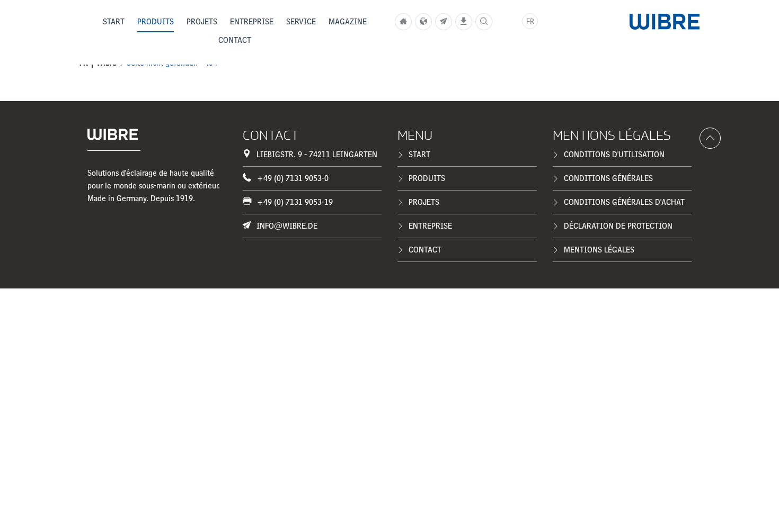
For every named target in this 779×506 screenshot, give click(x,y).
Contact (425, 250)
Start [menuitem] (114, 21)
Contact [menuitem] (234, 40)
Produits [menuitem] (155, 21)
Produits (427, 178)
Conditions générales (608, 178)
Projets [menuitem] (202, 21)
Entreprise (430, 226)
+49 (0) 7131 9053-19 (294, 202)
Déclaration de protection (618, 226)
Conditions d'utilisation (614, 154)
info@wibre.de (286, 226)
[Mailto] (444, 22)
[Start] (403, 22)
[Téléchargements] (464, 22)
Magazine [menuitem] (348, 21)
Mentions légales (599, 250)
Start (419, 154)
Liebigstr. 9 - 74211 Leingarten (316, 154)
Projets (424, 202)
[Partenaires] (423, 22)
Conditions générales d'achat (624, 202)
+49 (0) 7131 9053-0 (292, 178)
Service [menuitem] (301, 21)
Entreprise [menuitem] (251, 21)
